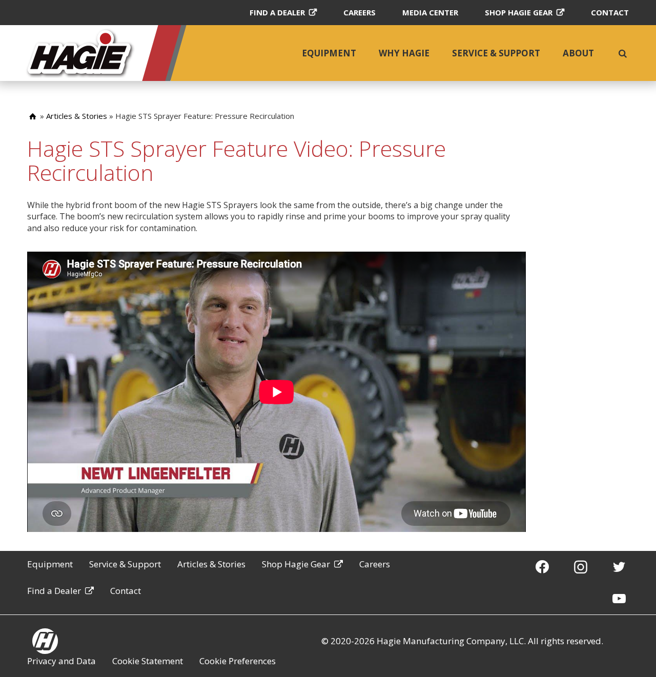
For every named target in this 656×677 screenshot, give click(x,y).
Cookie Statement (147, 661)
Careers (359, 12)
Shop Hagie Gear (518, 12)
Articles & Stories (76, 116)
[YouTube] (619, 598)
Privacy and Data (61, 661)
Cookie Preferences (237, 661)
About (578, 53)
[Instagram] (580, 566)
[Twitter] (619, 566)
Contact (610, 12)
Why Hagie (404, 53)
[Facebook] (542, 566)
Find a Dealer (277, 12)
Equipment (329, 53)
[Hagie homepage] (45, 641)
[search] (623, 53)
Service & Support (496, 53)
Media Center (430, 12)
